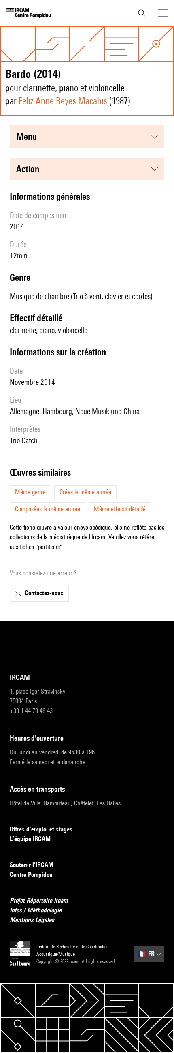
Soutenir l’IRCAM (31, 865)
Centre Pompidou (31, 874)
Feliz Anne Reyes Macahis (63, 100)
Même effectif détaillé (120, 509)
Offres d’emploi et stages (41, 829)
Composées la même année (47, 509)
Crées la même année (85, 492)
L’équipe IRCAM (30, 839)
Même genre (30, 492)
